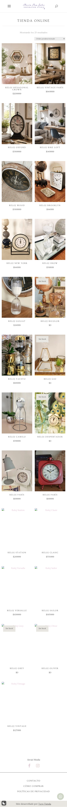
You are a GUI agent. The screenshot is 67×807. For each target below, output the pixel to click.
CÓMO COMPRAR (33, 786)
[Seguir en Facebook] (29, 765)
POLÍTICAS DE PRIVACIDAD (33, 791)
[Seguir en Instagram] (37, 765)
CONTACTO (33, 781)
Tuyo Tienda (44, 804)
